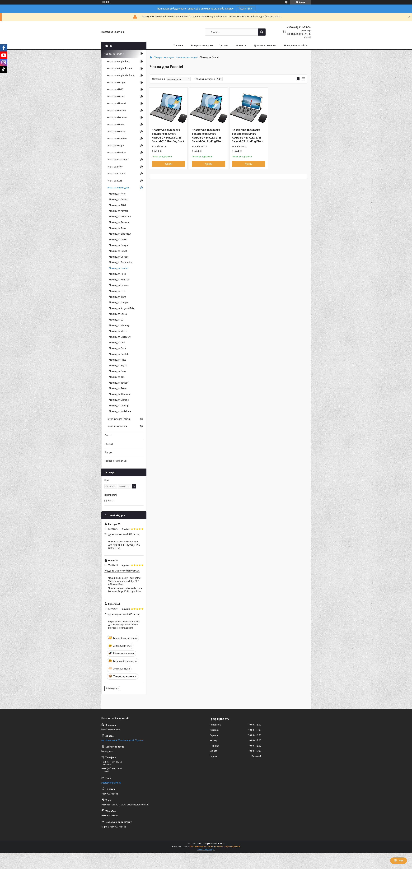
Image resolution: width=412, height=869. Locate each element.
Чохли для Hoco (117, 274)
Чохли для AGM (117, 205)
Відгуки (108, 452)
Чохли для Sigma (118, 365)
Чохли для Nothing (116, 131)
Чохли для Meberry (119, 325)
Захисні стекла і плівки (119, 419)
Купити (168, 164)
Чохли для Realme (116, 152)
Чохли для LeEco (118, 314)
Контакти (241, 45)
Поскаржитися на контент (202, 846)
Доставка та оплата (265, 45)
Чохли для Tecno (118, 388)
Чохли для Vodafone (120, 411)
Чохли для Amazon (119, 222)
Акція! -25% (246, 8)
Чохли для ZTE (114, 180)
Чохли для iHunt (117, 297)
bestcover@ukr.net (111, 782)
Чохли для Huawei (116, 103)
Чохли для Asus (117, 228)
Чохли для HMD (115, 89)
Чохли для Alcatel (118, 211)
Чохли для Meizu (118, 331)
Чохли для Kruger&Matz (121, 308)
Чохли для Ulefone (119, 400)
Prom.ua (221, 843)
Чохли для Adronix (119, 199)
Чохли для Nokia (115, 124)
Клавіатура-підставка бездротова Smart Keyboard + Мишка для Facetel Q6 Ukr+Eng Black (207, 135)
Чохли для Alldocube (120, 216)
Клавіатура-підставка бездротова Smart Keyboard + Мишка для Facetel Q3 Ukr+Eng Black (247, 135)
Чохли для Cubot (118, 251)
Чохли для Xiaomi (116, 173)
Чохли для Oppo (115, 145)
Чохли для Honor (115, 96)
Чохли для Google (116, 82)
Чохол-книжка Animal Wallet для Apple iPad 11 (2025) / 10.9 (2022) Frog (124, 544)
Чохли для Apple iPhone (119, 68)
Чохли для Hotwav (118, 285)
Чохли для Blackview (120, 233)
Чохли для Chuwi (118, 239)
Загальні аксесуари (117, 426)
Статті (108, 435)
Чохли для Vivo (115, 166)
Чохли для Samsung (117, 159)
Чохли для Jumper (119, 302)
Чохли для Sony (117, 371)
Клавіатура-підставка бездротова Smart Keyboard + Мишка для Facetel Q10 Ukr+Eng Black (168, 135)
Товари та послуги (201, 45)
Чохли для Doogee (119, 257)
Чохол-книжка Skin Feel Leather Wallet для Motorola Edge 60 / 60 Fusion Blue (124, 581)
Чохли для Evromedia (120, 262)
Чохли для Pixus (117, 359)
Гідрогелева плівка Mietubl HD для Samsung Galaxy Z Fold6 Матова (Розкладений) (124, 624)
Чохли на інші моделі (187, 57)
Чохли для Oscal (117, 348)
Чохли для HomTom (119, 279)
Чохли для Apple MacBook (120, 75)
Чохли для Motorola (117, 117)
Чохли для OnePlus (117, 138)
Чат (401, 860)
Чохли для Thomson (120, 394)
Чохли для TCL (117, 377)
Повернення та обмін (295, 45)
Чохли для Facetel (118, 268)
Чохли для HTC (117, 291)
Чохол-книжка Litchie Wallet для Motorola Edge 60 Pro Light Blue (125, 590)
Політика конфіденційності (227, 846)
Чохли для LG (116, 319)
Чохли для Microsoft (120, 337)
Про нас (223, 45)
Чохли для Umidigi (118, 405)
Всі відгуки (111, 688)
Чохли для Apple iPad (118, 61)
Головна (178, 45)
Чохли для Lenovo (116, 110)
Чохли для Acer (117, 193)
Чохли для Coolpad (119, 245)
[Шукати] (262, 32)
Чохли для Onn (117, 342)
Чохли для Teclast (118, 382)
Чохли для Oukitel (118, 354)
